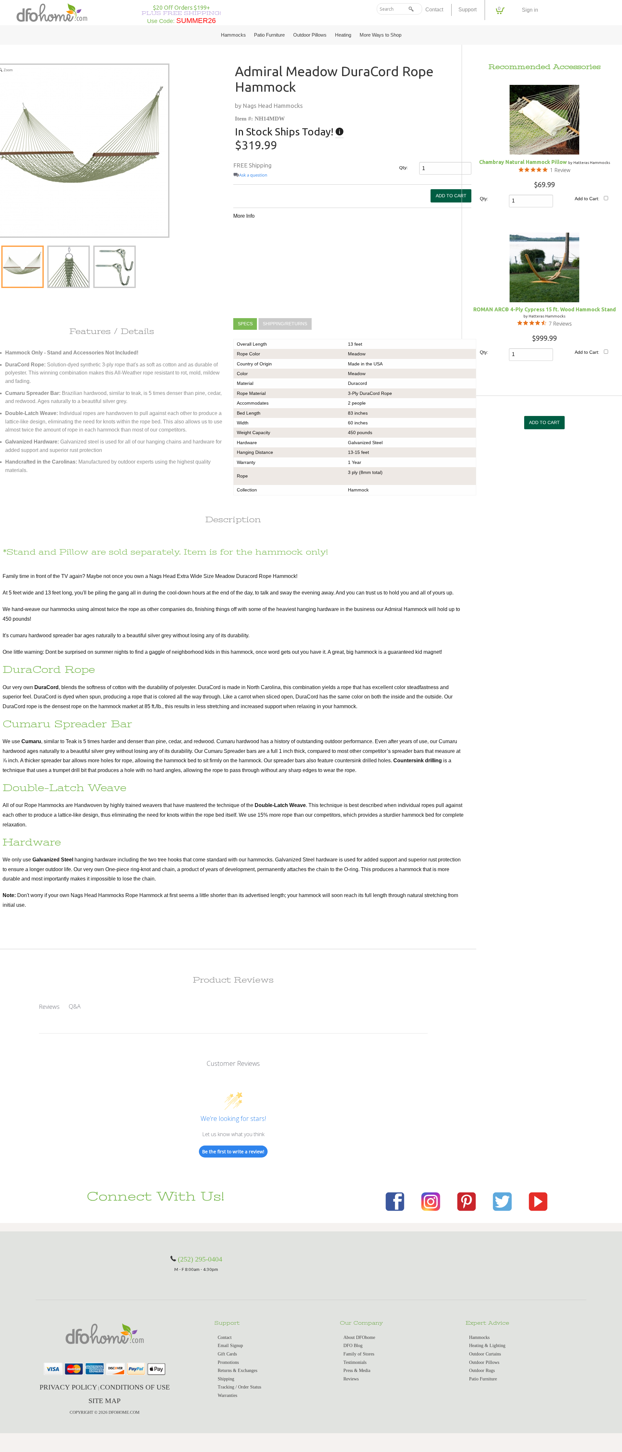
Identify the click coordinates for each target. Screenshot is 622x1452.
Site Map (104, 1401)
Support (467, 9)
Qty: (403, 167)
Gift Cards (227, 1354)
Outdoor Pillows (310, 35)
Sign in (530, 10)
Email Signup (230, 1345)
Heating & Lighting (487, 1345)
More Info (244, 216)
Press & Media (356, 1370)
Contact (434, 9)
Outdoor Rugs (482, 1370)
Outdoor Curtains (485, 1354)
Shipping (226, 1379)
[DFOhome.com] (51, 12)
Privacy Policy (68, 1387)
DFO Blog (353, 1345)
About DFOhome (359, 1337)
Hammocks (233, 35)
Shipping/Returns (285, 324)
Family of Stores (358, 1354)
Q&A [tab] (75, 1006)
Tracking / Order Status (239, 1387)
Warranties (227, 1395)
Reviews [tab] (49, 1006)
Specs (245, 324)
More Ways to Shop (380, 35)
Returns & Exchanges (237, 1370)
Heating (343, 35)
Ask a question (253, 175)
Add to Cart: (587, 198)
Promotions (228, 1362)
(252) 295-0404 (200, 1259)
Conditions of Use (135, 1387)
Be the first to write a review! (233, 1151)
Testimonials (354, 1362)
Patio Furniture (269, 35)
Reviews (351, 1379)
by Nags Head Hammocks (269, 105)
